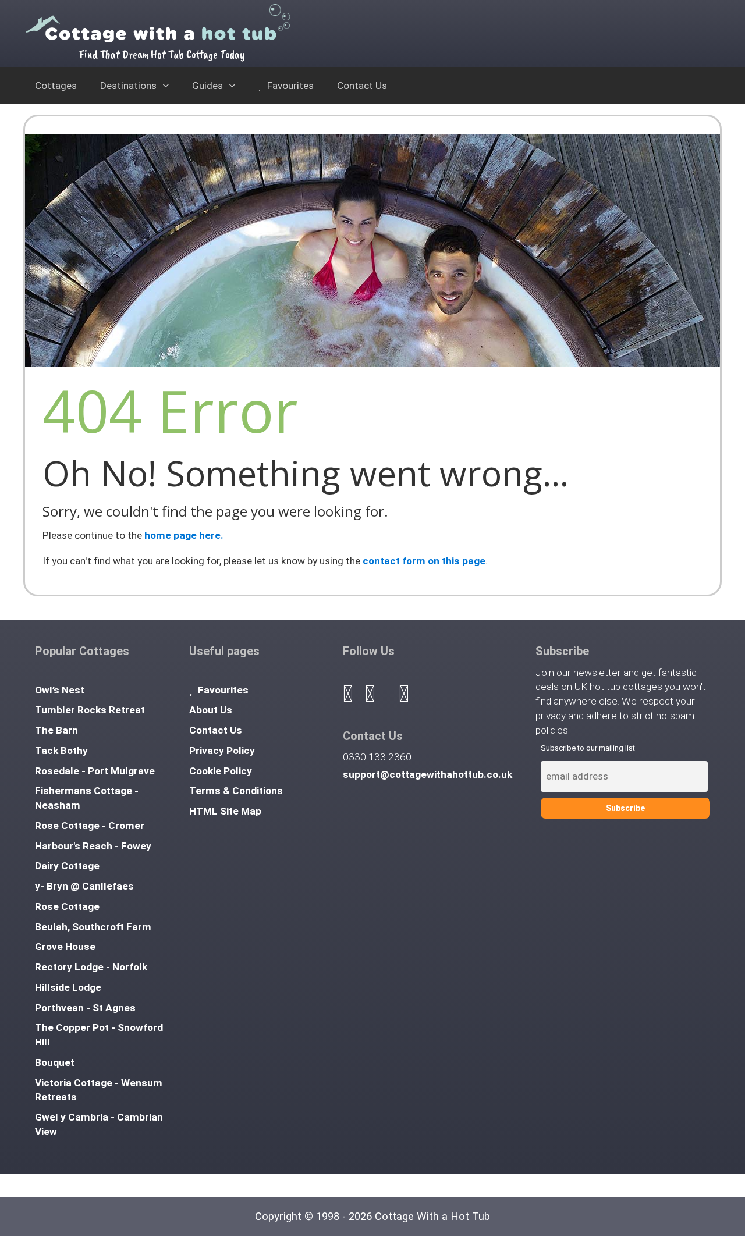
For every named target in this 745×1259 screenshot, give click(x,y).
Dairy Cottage (67, 866)
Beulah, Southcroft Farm (93, 927)
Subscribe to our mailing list (588, 748)
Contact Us (362, 85)
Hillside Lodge (68, 987)
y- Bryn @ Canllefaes (84, 886)
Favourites (289, 85)
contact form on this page (424, 561)
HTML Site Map (225, 811)
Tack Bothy (61, 750)
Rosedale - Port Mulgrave (95, 771)
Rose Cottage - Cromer (89, 825)
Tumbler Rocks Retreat (90, 710)
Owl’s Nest (59, 690)
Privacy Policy (222, 750)
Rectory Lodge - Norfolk (91, 967)
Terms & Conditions (236, 790)
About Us (210, 710)
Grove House (65, 946)
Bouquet (54, 1062)
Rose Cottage (67, 906)
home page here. (184, 535)
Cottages (56, 85)
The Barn (56, 730)
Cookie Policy (220, 771)
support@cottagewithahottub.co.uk (427, 774)
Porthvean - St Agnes (85, 1007)
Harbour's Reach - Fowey (93, 846)
